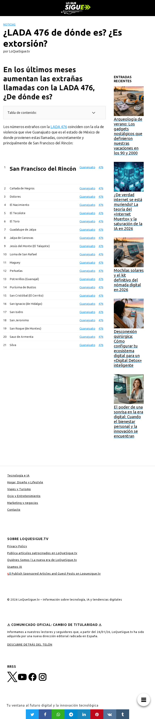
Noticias (9, 24)
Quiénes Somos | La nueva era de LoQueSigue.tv (42, 560)
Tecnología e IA (18, 475)
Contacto (13, 509)
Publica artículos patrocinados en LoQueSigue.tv (42, 553)
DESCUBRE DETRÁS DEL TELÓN (29, 644)
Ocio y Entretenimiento (24, 496)
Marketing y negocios (22, 502)
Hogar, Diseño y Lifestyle (25, 482)
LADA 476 (58, 127)
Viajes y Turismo (19, 489)
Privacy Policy (17, 546)
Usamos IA (14, 566)
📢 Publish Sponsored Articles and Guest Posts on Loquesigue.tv (54, 573)
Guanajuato (87, 167)
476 (100, 167)
